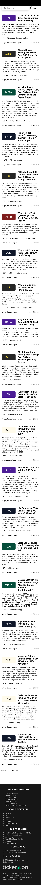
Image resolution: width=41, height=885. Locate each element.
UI (3, 308)
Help (7, 815)
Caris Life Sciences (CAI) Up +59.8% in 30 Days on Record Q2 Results (27, 699)
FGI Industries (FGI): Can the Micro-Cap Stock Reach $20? (28, 394)
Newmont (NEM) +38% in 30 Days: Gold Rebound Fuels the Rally (28, 738)
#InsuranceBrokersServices (19, 496)
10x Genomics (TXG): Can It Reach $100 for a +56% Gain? (28, 510)
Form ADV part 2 (11, 801)
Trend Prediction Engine (14, 839)
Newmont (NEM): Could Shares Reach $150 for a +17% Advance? (28, 660)
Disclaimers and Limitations (15, 805)
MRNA (5, 610)
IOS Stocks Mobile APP (14, 851)
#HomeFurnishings (15, 201)
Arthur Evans (7, 243)
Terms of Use (10, 795)
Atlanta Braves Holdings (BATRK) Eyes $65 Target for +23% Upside (28, 54)
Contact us (9, 817)
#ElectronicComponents (18, 273)
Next (16, 771)
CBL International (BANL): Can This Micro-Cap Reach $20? (26, 430)
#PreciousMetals (15, 683)
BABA (5, 340)
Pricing (8, 821)
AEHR (5, 238)
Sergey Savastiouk (9, 43)
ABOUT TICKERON (18, 809)
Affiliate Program (11, 793)
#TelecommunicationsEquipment (19, 308)
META (5, 121)
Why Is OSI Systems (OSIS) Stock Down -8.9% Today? (28, 253)
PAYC (5, 644)
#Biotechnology (16, 160)
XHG (4, 496)
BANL (5, 380)
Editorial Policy (11, 803)
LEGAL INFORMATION (18, 789)
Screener (8, 841)
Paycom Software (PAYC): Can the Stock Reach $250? (27, 624)
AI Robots (9, 837)
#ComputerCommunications (17, 38)
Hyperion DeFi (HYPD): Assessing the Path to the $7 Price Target (27, 137)
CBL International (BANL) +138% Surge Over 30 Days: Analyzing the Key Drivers (28, 357)
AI (3, 38)
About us (8, 819)
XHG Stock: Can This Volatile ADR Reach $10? (28, 470)
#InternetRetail (15, 340)
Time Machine (10, 843)
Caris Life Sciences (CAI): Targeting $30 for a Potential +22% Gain (28, 547)
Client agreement (11, 799)
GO (34, 8)
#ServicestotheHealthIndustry (20, 531)
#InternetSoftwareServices (20, 121)
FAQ (6, 825)
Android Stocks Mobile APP (15, 853)
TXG (4, 531)
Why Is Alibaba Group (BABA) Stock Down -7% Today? (28, 322)
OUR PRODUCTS (18, 829)
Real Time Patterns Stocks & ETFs (18, 833)
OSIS (4, 273)
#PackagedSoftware (17, 644)
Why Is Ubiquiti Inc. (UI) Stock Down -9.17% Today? (27, 287)
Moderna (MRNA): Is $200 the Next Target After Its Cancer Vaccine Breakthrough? (28, 585)
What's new (9, 813)
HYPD (5, 160)
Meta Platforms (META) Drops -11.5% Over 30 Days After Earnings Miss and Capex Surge (28, 92)
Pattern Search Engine (13, 835)
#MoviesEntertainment (19, 75)
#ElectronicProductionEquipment (22, 238)
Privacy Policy (10, 797)
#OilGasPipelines (16, 380)
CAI (4, 568)
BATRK (5, 75)
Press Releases (11, 823)
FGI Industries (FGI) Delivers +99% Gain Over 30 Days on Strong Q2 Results (28, 176)
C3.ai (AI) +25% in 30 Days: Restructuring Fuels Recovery (28, 18)
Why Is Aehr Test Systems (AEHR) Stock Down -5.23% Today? (28, 217)
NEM (4, 683)
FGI (4, 201)
